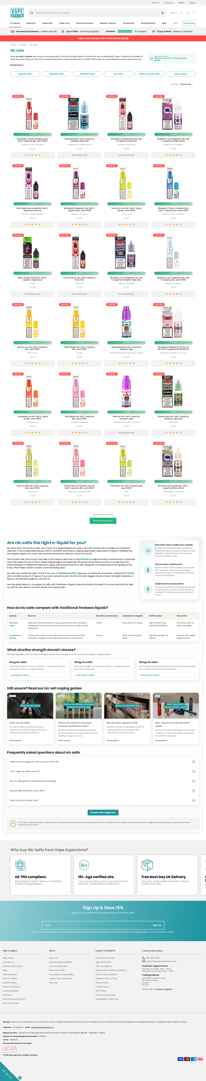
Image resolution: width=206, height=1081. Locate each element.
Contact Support (163, 989)
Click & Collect (10, 979)
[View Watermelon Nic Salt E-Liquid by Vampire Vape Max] (173, 403)
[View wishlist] (188, 13)
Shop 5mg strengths (38, 675)
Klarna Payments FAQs (14, 999)
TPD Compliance (104, 966)
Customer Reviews (58, 966)
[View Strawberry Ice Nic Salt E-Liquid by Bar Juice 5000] (33, 403)
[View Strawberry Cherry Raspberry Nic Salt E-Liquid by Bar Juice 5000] (33, 125)
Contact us (8, 962)
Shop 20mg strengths (168, 675)
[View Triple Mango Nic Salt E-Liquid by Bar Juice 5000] (79, 333)
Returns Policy (9, 983)
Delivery (181, 3)
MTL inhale (128, 573)
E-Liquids (23, 45)
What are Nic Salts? (20, 722)
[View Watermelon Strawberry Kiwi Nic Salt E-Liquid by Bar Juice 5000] (79, 472)
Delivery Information (13, 966)
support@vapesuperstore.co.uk (42, 1027)
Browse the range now (103, 812)
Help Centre (8, 958)
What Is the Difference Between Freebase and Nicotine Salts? (75, 724)
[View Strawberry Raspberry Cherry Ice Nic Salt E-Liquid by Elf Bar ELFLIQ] (173, 333)
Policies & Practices (105, 958)
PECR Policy (101, 991)
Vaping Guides (10, 974)
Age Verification (103, 962)
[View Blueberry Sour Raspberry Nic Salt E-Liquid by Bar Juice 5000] (173, 264)
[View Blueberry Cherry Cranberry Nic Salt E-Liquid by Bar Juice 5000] (173, 194)
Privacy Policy (141, 932)
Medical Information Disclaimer (111, 970)
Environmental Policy (106, 995)
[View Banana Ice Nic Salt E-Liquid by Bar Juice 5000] (33, 333)
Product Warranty (11, 987)
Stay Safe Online (11, 1003)
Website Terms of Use (106, 979)
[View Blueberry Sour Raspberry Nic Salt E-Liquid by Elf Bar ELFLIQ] (173, 125)
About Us (155, 3)
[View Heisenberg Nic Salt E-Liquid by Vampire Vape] (126, 333)
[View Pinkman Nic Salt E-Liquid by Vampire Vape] (126, 403)
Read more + (17, 65)
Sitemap (53, 983)
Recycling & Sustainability (61, 974)
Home (13, 45)
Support (192, 3)
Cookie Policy (102, 987)
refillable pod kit (66, 573)
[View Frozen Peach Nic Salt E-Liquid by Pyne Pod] (79, 264)
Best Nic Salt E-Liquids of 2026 (122, 722)
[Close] (19, 1077)
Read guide (15, 740)
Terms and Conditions (106, 974)
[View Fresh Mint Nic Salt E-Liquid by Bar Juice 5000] (126, 472)
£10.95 (125, 38)
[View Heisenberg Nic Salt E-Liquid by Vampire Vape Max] (79, 125)
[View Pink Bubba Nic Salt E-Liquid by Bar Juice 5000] (79, 403)
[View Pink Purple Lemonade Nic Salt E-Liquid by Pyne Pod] (33, 194)
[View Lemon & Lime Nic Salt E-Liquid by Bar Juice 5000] (126, 194)
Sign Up (157, 925)
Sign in (174, 13)
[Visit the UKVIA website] (103, 1049)
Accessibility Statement (107, 999)
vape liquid (81, 559)
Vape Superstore (15, 1055)
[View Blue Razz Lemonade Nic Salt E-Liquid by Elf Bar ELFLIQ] (173, 472)
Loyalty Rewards (10, 991)
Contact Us (168, 3)
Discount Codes (57, 970)
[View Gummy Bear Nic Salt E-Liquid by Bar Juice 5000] (33, 472)
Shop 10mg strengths (103, 675)
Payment (7, 995)
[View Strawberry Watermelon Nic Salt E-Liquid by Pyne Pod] (126, 125)
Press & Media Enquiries (60, 962)
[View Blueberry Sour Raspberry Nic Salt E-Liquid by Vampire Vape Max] (126, 264)
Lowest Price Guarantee (60, 979)
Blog (5, 970)
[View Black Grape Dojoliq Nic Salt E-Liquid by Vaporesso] (33, 264)
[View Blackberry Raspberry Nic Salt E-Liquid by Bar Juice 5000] (79, 194)
